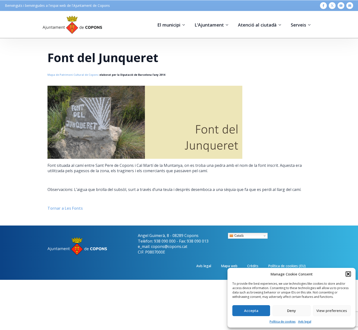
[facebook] (323, 5)
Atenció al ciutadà (257, 25)
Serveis (298, 25)
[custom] (349, 5)
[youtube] (341, 5)
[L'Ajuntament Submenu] (228, 25)
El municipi (168, 25)
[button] (348, 274)
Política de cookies (283, 322)
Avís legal (304, 322)
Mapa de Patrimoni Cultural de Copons (73, 74)
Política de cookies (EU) (287, 266)
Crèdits (252, 266)
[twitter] (332, 5)
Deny (291, 310)
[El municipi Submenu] (185, 25)
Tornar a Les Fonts (65, 208)
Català (238, 235)
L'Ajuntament (209, 25)
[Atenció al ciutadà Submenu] (281, 25)
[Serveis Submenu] (310, 25)
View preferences (331, 310)
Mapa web (229, 266)
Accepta (251, 310)
